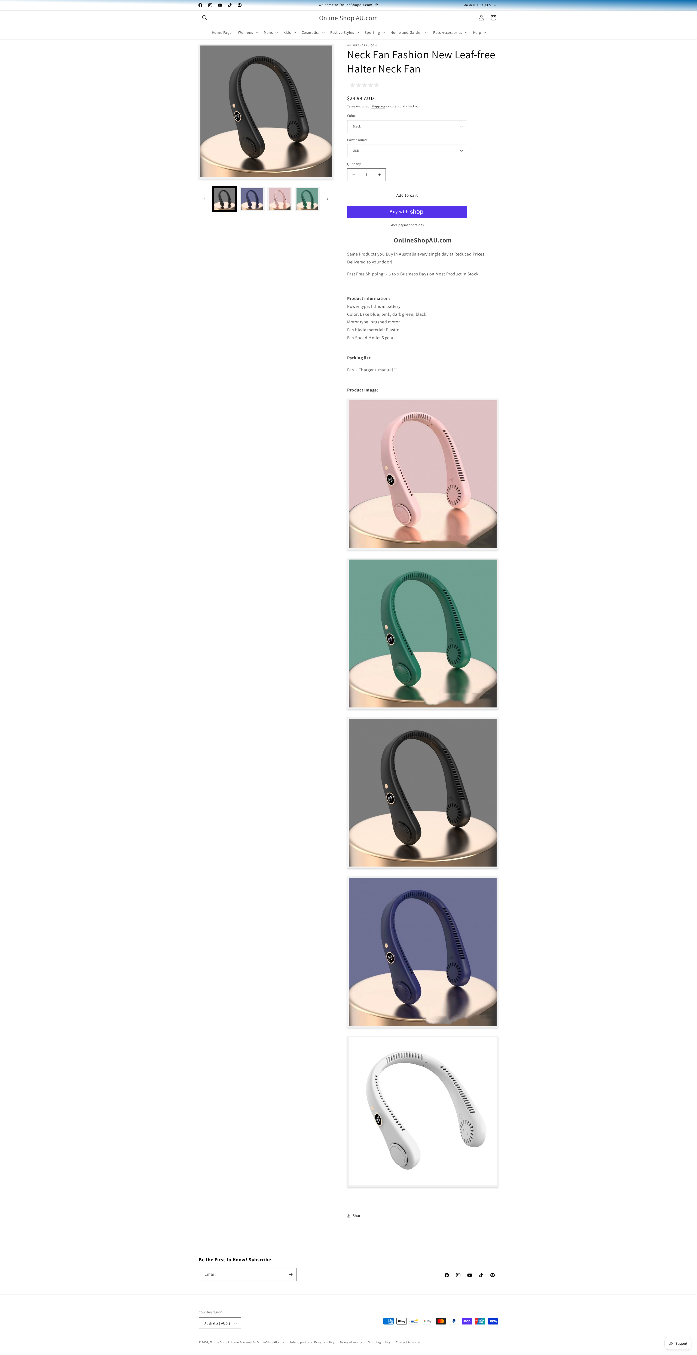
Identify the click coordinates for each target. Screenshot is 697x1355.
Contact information (410, 1342)
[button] (205, 18)
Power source (357, 140)
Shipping (378, 106)
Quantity (354, 164)
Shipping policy (379, 1342)
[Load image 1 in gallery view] (224, 199)
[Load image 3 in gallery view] (252, 199)
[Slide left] (205, 199)
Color (351, 115)
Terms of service (351, 1342)
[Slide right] (328, 199)
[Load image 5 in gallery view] (279, 199)
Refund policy (299, 1342)
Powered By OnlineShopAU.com (262, 1342)
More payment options (407, 225)
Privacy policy (324, 1342)
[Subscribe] (290, 1274)
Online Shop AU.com (224, 1342)
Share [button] (358, 1215)
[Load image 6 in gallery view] (307, 199)
